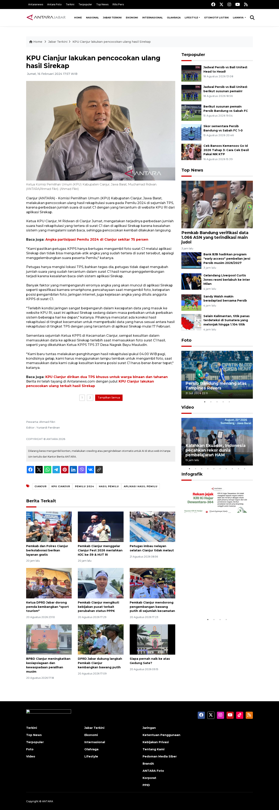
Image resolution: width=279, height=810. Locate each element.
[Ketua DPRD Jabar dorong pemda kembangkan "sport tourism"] (49, 583)
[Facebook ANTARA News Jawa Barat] (213, 4)
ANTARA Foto (153, 771)
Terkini (70, 4)
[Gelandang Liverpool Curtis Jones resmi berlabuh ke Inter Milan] (191, 281)
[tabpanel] (217, 374)
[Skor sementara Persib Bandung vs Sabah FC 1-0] (191, 132)
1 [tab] (205, 402)
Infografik (192, 474)
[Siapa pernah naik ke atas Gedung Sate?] (152, 639)
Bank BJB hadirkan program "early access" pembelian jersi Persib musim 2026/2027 (226, 258)
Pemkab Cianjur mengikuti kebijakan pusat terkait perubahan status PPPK (98, 607)
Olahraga (174, 17)
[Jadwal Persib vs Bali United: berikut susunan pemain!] (191, 93)
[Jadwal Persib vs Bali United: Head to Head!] (191, 73)
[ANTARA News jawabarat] (46, 17)
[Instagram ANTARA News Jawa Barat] (229, 4)
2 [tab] (211, 402)
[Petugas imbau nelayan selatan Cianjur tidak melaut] (152, 526)
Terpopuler (85, 4)
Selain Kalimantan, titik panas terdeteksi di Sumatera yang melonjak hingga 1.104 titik (226, 320)
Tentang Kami (153, 749)
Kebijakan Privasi (156, 742)
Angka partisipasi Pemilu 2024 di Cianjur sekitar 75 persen (96, 239)
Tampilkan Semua (109, 397)
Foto (186, 340)
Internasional (152, 17)
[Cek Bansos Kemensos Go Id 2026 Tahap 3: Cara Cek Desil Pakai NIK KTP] (191, 152)
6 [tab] (220, 469)
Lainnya (238, 17)
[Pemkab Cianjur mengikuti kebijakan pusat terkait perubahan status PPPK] (100, 583)
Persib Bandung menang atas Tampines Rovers (216, 385)
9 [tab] (239, 469)
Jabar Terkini (112, 17)
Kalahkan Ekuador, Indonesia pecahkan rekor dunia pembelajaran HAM (215, 450)
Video (187, 407)
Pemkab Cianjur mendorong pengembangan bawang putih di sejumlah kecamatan (152, 607)
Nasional (92, 17)
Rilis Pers (118, 4)
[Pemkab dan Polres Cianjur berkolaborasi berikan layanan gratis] (49, 526)
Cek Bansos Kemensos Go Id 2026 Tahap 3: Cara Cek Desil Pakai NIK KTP (226, 150)
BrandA (148, 763)
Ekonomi (132, 17)
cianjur (41, 486)
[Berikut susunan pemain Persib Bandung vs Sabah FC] (191, 112)
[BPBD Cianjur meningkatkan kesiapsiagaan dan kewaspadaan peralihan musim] (49, 639)
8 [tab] (232, 469)
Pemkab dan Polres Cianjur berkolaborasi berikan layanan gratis (47, 550)
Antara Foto (54, 4)
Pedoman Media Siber (160, 756)
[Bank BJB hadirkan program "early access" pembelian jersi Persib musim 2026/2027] (191, 260)
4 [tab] (223, 402)
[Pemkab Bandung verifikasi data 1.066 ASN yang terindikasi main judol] (217, 204)
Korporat (149, 778)
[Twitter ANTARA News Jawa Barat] (221, 4)
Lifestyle (191, 17)
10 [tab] (245, 469)
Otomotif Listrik (216, 17)
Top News (102, 4)
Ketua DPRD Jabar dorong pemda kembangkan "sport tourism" (47, 607)
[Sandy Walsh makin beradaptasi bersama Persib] (191, 302)
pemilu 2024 (84, 486)
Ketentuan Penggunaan (161, 735)
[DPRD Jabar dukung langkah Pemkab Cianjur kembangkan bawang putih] (100, 639)
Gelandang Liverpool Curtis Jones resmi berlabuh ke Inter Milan (226, 280)
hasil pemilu (109, 486)
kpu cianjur (60, 486)
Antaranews (35, 4)
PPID (146, 785)
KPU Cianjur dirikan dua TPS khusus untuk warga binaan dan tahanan (106, 377)
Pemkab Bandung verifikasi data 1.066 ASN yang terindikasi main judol (214, 237)
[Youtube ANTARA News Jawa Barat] (237, 4)
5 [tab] (229, 402)
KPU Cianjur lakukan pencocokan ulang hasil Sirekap (112, 42)
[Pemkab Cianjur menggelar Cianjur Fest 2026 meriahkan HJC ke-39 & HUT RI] (100, 526)
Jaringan (149, 728)
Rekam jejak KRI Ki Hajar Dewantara (211, 603)
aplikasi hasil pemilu (140, 486)
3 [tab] (217, 402)
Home (78, 17)
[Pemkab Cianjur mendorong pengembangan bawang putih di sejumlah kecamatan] (152, 583)
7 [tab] (226, 469)
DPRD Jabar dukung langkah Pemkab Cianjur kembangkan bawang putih (100, 663)
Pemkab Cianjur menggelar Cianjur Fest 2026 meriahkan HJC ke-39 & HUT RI (100, 550)
